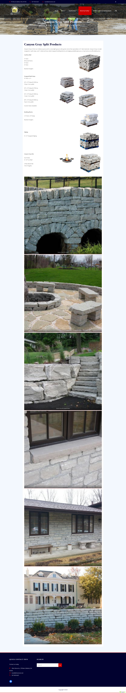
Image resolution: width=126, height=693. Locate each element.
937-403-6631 (35, 1)
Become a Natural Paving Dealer (102, 11)
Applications (72, 11)
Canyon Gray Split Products (72, 25)
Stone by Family (84, 11)
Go (60, 665)
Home (56, 11)
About (63, 11)
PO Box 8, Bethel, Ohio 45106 (18, 1)
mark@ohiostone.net (50, 1)
